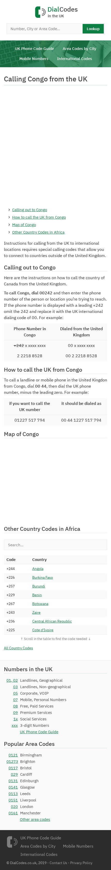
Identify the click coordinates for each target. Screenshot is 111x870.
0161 (13, 813)
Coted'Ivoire (42, 630)
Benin (37, 595)
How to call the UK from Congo (39, 217)
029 (14, 774)
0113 (13, 793)
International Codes (74, 58)
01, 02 (12, 680)
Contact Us (58, 862)
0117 (13, 767)
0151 (13, 800)
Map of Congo (24, 224)
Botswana (40, 603)
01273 (12, 761)
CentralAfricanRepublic (52, 621)
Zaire (36, 612)
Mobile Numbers (33, 58)
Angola (37, 568)
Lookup (93, 28)
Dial (62, 12)
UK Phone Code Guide (34, 48)
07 (15, 699)
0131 (13, 780)
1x (15, 719)
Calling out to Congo (29, 209)
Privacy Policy (81, 862)
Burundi (38, 586)
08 (15, 706)
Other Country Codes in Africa (38, 232)
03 (15, 686)
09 (15, 712)
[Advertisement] (55, 145)
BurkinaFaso (42, 577)
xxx (15, 725)
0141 (13, 787)
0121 (13, 755)
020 (14, 806)
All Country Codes (18, 648)
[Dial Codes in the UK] (12, 842)
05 (15, 693)
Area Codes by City (79, 48)
